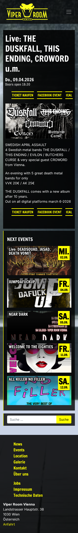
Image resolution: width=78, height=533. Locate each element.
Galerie (19, 462)
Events (19, 450)
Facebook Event (50, 95)
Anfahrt (9, 524)
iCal (69, 95)
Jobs (17, 483)
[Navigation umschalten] (69, 12)
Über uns (21, 474)
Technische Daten (28, 495)
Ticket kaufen (22, 95)
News (18, 444)
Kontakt (20, 468)
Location (20, 456)
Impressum (23, 489)
